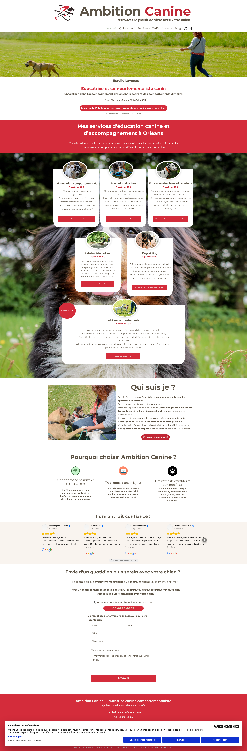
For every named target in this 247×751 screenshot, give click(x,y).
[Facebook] (191, 28)
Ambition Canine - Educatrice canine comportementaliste (123, 701)
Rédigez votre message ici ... (105, 650)
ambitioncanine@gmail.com (125, 712)
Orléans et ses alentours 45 (123, 705)
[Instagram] (185, 28)
